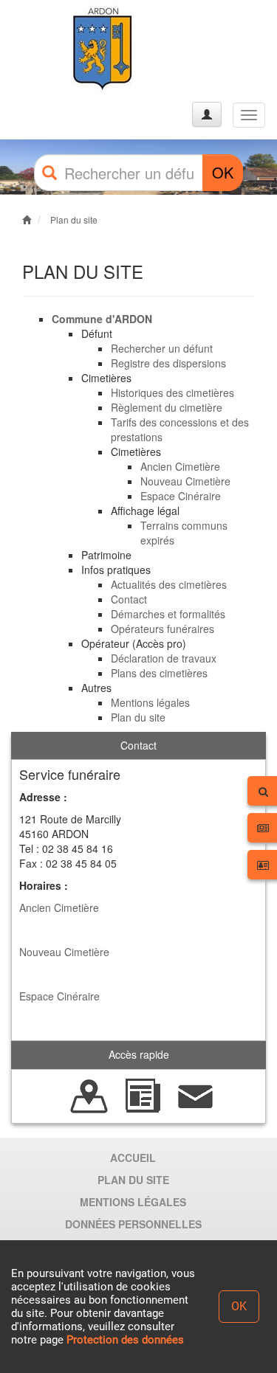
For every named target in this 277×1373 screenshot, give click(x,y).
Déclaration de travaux (163, 658)
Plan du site (74, 219)
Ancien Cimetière (180, 466)
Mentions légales (150, 702)
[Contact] (195, 1094)
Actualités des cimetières (169, 584)
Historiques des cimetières (172, 392)
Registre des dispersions (168, 363)
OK (222, 172)
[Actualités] (142, 1094)
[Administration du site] (207, 114)
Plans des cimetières (159, 672)
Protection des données (125, 1339)
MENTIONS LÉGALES (133, 1201)
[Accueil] (69, 49)
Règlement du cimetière (166, 407)
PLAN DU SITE (133, 1179)
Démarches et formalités (168, 613)
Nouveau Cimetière (185, 481)
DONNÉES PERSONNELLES (133, 1224)
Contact (129, 599)
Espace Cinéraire (180, 495)
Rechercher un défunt (162, 348)
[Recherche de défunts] (89, 1094)
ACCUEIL (133, 1157)
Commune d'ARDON (102, 318)
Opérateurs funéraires (162, 628)
